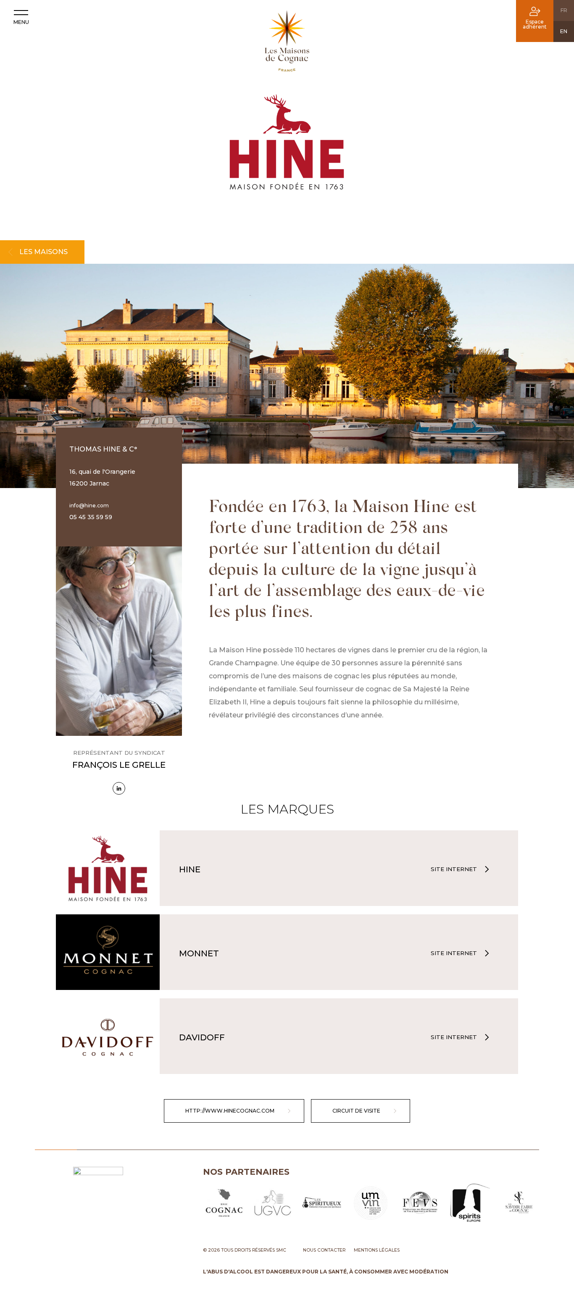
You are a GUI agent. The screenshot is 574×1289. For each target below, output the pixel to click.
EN (563, 31)
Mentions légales (377, 1250)
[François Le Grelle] (119, 788)
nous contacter (324, 1250)
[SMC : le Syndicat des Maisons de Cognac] (287, 43)
